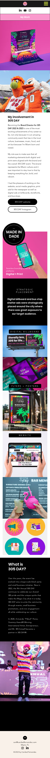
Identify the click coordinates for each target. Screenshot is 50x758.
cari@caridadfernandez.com (25, 742)
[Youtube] (25, 10)
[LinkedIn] (20, 10)
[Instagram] (29, 10)
